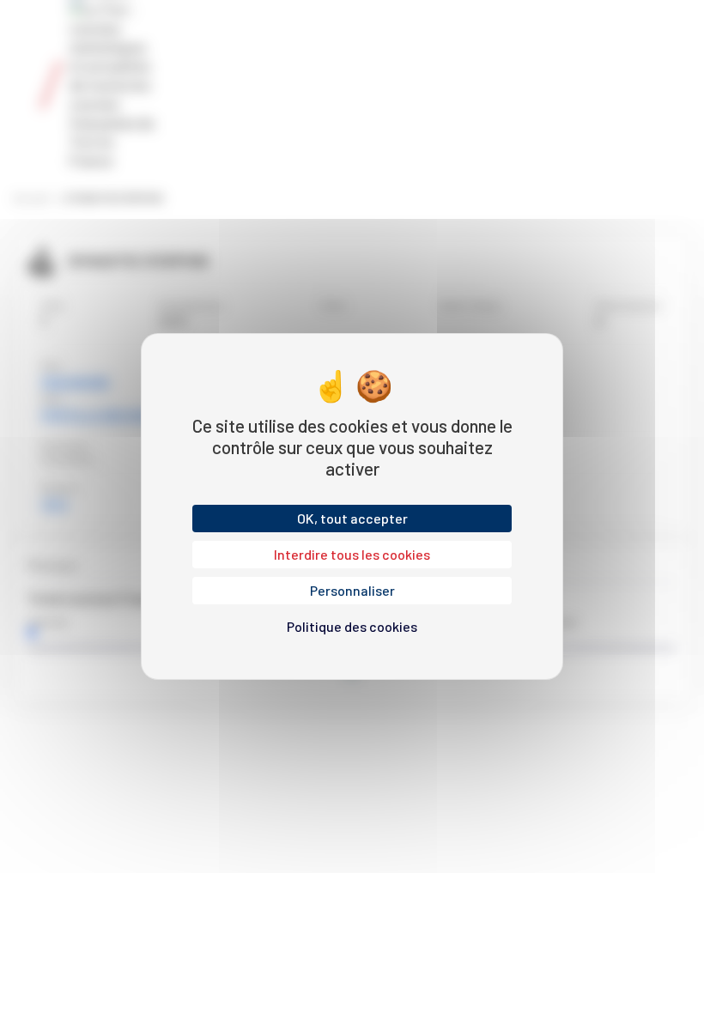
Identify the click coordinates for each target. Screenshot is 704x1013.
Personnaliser (352, 590)
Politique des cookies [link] (352, 626)
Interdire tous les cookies (352, 554)
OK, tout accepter (352, 518)
